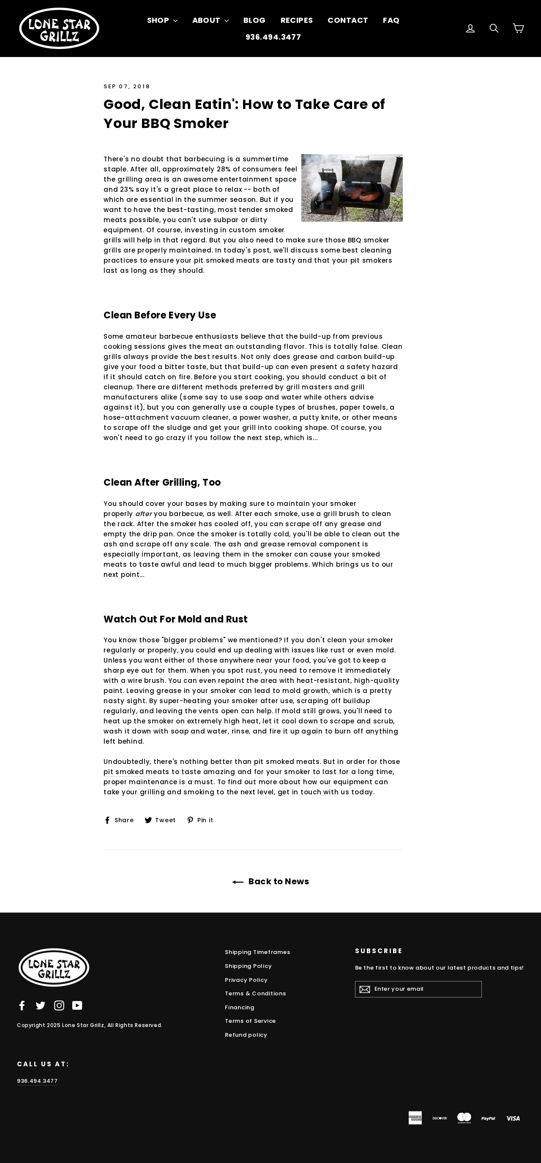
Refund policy (246, 1035)
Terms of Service (250, 1021)
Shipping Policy (248, 966)
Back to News (278, 881)
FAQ (391, 20)
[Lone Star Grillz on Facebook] (22, 1005)
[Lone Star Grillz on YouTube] (77, 1005)
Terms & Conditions (255, 993)
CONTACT (348, 20)
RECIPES (297, 20)
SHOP (159, 20)
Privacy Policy (246, 980)
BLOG (254, 20)
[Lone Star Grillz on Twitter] (41, 1005)
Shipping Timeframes (257, 952)
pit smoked (124, 771)
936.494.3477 (273, 37)
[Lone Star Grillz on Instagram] (59, 1005)
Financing (239, 1007)
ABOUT (207, 20)
